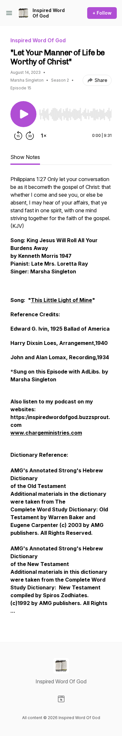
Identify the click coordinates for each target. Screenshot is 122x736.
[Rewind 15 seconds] (18, 135)
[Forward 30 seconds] (29, 135)
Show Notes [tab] (25, 157)
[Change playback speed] (43, 135)
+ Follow (102, 13)
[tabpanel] (61, 398)
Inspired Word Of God (49, 13)
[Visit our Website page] (61, 699)
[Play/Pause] (23, 114)
